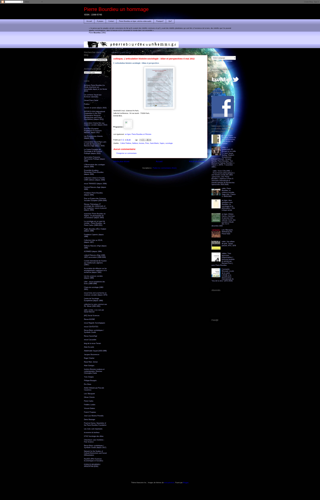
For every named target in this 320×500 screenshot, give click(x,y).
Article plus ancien (197, 161)
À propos (100, 21)
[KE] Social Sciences (92, 315)
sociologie (169, 143)
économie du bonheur (92, 432)
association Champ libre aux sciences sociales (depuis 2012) (95, 124)
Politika (86, 104)
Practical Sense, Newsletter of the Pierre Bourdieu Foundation (95, 424)
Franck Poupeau (90, 412)
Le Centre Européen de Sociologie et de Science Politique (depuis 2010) (93, 151)
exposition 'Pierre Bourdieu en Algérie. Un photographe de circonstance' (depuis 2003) (95, 216)
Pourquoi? (160, 21)
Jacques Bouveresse (91, 354)
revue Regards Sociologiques (94, 323)
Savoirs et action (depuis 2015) (95, 108)
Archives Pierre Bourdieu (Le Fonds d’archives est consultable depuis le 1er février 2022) (95, 88)
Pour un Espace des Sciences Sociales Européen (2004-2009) (95, 199)
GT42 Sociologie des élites (94, 436)
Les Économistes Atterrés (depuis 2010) (93, 137)
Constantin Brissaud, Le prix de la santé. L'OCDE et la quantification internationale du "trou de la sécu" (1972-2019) (223, 275)
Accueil (89, 21)
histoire (141, 143)
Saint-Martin (154, 143)
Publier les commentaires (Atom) (164, 168)
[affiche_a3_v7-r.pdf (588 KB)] (128, 127)
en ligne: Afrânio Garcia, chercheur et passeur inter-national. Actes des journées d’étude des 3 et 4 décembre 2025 (224, 220)
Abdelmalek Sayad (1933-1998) (95, 351)
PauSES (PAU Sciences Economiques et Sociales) (93, 460)
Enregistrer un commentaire (126, 153)
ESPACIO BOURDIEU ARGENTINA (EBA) (92, 465)
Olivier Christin (89, 397)
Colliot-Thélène (125, 143)
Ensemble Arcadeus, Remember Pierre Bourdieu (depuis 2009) (94, 172)
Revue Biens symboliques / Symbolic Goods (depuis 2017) (95, 447)
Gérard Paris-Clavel (91, 100)
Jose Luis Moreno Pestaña (93, 416)
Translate (229, 61)
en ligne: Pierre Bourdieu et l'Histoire (138, 134)
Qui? (170, 21)
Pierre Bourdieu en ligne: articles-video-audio (135, 21)
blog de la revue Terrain (92, 343)
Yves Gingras (89, 377)
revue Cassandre (90, 340)
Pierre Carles (88, 401)
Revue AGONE (89, 319)
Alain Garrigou (89, 365)
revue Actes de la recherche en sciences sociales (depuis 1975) (95, 294)
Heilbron (135, 143)
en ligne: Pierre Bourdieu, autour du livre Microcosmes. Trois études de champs (229, 139)
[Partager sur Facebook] (147, 140)
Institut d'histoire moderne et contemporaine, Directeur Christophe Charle (94, 371)
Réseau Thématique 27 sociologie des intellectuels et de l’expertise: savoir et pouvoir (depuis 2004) (95, 207)
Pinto (147, 143)
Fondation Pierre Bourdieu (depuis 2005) (93, 194)
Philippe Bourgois (90, 380)
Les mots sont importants (93, 429)
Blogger (185, 483)
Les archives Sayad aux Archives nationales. (93, 96)
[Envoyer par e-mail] (140, 140)
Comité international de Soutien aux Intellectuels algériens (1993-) (95, 263)
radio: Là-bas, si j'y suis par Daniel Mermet (94, 311)
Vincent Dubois (89, 408)
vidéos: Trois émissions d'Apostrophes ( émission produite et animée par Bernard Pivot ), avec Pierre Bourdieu (223, 259)
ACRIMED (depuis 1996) (93, 251)
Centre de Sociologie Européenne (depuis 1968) (93, 299)
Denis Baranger (89, 419)
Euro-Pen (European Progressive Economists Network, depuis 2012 (93, 130)
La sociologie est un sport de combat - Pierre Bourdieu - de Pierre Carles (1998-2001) (94, 223)
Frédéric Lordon (89, 405)
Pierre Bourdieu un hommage (116, 9)
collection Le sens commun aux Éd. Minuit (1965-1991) (95, 305)
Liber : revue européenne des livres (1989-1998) (94, 283)
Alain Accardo (89, 347)
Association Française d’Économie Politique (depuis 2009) (94, 159)
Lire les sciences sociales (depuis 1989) (93, 277)
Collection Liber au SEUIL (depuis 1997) (93, 241)
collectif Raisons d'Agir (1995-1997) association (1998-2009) (95, 256)
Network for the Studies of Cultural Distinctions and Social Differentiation (95, 453)
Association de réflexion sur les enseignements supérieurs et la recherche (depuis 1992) (95, 270)
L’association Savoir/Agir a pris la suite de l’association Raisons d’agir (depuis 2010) (95, 144)
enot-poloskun (169, 483)
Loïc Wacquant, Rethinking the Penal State (227, 232)
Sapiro (162, 143)
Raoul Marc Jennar (91, 362)
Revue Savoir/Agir (90, 336)
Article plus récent (121, 161)
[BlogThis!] (143, 140)
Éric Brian (87, 384)
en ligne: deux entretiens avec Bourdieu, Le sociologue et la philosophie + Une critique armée (228, 205)
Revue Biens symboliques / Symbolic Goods (94, 331)
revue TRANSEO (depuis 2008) (95, 184)
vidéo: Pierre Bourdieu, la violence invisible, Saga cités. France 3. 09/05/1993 (229, 192)
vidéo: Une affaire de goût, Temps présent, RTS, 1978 (229, 243)
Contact (111, 21)
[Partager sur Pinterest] (150, 140)
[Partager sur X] (145, 140)
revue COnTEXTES (91, 327)
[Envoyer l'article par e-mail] (136, 140)
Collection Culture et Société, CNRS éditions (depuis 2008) (94, 179)
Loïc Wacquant (89, 394)
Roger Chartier (89, 358)
